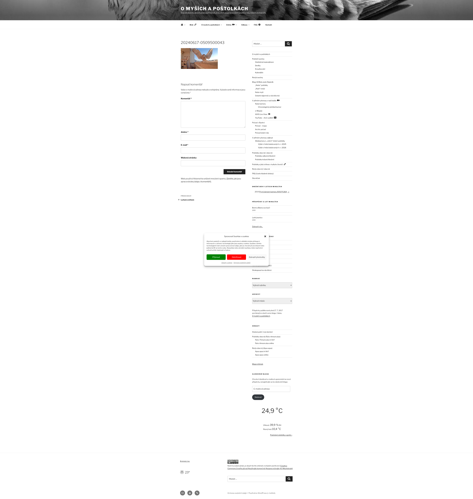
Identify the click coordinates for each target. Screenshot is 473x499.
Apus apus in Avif (262, 351)
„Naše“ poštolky (261, 85)
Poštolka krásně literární (264, 159)
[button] (265, 236)
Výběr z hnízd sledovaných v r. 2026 (272, 147)
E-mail (184, 145)
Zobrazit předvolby (257, 257)
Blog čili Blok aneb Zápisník (262, 82)
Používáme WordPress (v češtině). (262, 493)
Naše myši (259, 92)
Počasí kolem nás (262, 133)
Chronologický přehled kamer (269, 107)
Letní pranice (257, 217)
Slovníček (256, 178)
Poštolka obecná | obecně (262, 153)
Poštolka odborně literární (265, 156)
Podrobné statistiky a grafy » (281, 435)
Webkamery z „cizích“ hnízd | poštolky (270, 141)
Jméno (184, 132)
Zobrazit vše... (257, 226)
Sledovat (258, 397)
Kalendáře (259, 72)
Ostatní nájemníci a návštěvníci (267, 96)
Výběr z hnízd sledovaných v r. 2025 (272, 144)
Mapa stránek (257, 364)
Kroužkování (260, 69)
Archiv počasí (260, 129)
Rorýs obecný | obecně (261, 169)
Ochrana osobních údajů (242, 263)
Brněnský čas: (185, 461)
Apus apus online (261, 355)
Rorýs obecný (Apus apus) (262, 348)
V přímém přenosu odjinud (262, 138)
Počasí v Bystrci (258, 123)
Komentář (186, 98)
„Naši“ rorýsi (260, 89)
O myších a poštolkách (214, 8)
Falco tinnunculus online (264, 343)
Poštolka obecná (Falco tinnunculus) (266, 337)
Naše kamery (260, 104)
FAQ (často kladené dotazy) (263, 173)
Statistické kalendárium (264, 62)
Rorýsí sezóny (257, 77)
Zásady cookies (226, 263)
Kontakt (268, 25)
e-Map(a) (258, 111)
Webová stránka (188, 158)
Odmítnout (236, 257)
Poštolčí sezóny (258, 59)
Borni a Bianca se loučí (261, 208)
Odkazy (244, 25)
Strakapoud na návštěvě (261, 270)
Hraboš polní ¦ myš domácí (262, 332)
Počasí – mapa (261, 126)
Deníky (258, 65)
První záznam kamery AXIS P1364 (273, 192)
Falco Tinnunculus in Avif (264, 340)
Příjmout (216, 257)
